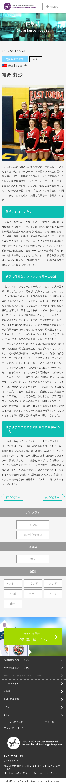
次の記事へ (52, 497)
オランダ (33, 583)
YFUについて (16, 722)
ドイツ (53, 593)
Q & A (7, 715)
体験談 (7, 691)
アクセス (49, 722)
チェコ (33, 593)
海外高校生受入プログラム (17, 667)
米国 (11, 65)
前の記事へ (13, 497)
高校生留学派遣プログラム (17, 659)
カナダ (53, 583)
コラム (7, 707)
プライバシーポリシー (15, 728)
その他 (33, 524)
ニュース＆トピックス (15, 683)
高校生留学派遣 (15, 59)
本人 (35, 59)
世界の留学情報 (11, 699)
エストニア (12, 583)
